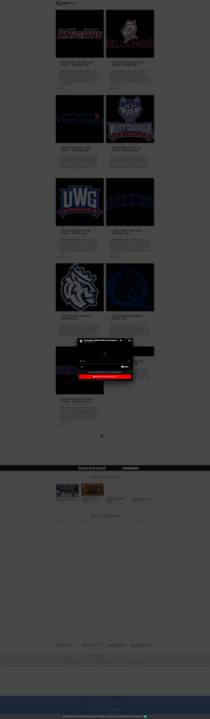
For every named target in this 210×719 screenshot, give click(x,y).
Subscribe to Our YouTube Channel (106, 376)
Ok (145, 716)
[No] (208, 716)
